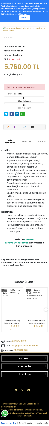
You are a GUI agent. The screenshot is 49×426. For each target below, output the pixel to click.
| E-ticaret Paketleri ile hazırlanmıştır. (24, 423)
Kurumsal (24, 358)
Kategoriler (24, 366)
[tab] (10, 141)
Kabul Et (24, 17)
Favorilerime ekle (14, 94)
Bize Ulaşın (25, 374)
